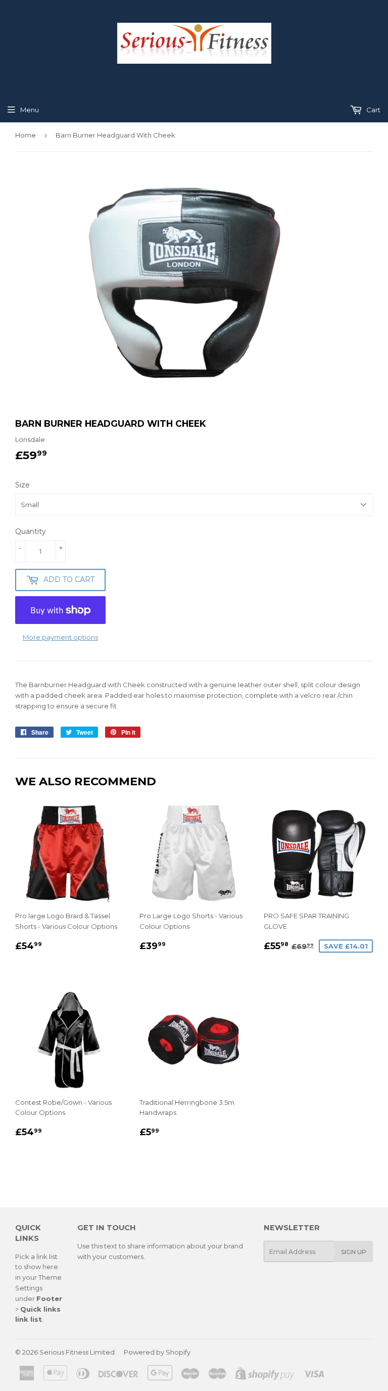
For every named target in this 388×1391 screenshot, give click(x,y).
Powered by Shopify (157, 1352)
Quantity (30, 531)
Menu (29, 110)
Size (22, 484)
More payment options (60, 637)
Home (25, 135)
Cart (372, 110)
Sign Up (353, 1251)
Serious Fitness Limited (77, 1352)
